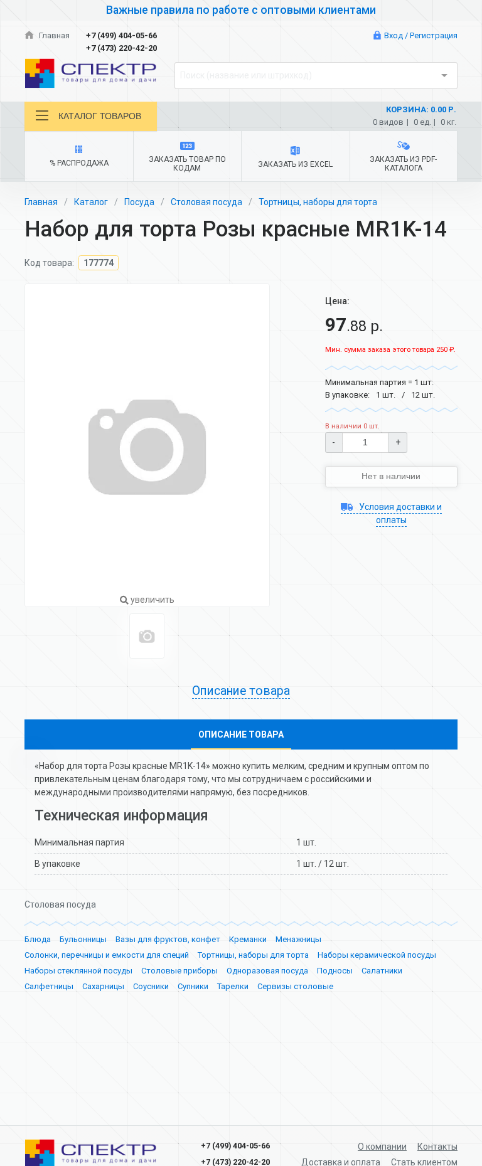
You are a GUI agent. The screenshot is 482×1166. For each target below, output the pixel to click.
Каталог (91, 202)
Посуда (139, 202)
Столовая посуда (206, 202)
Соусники (151, 986)
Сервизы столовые (295, 986)
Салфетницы (48, 986)
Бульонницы (83, 939)
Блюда (37, 939)
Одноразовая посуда (267, 970)
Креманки (248, 939)
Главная (53, 35)
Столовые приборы (179, 970)
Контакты (437, 1147)
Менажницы (298, 939)
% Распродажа (79, 163)
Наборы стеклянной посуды (78, 970)
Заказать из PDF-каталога (403, 163)
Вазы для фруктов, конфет (167, 939)
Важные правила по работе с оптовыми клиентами (241, 10)
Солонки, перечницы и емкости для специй (106, 955)
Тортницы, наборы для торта (318, 202)
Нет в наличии (391, 476)
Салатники (382, 970)
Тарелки (233, 986)
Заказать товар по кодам (187, 163)
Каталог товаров (99, 116)
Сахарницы (103, 986)
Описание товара (241, 734)
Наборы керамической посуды (377, 955)
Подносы (335, 970)
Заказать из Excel (295, 164)
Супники (193, 986)
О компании (382, 1147)
